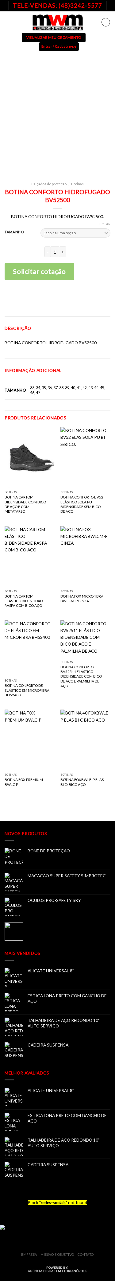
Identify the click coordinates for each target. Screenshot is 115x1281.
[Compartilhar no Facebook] (48, 298)
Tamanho (14, 232)
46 (32, 392)
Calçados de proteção (49, 184)
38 (61, 388)
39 (67, 388)
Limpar (104, 224)
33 (32, 388)
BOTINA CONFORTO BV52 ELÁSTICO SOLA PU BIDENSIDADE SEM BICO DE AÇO (81, 504)
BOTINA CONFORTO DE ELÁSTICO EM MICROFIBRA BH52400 (27, 690)
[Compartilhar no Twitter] (57, 298)
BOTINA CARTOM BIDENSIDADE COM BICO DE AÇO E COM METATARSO (25, 504)
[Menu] (8, 22)
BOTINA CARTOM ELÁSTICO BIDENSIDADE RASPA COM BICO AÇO (25, 601)
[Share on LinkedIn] (76, 298)
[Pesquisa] (106, 22)
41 (79, 388)
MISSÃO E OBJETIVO (57, 1254)
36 (50, 388)
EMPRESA (29, 1254)
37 (55, 388)
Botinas (77, 184)
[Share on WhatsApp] (38, 298)
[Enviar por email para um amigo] (67, 298)
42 (84, 388)
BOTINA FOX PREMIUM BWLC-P (24, 782)
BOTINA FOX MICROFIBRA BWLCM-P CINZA (81, 598)
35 (44, 388)
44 (96, 388)
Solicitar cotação (39, 271)
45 (102, 388)
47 (38, 392)
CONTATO (86, 1254)
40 (73, 388)
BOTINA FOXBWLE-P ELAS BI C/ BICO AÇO (82, 782)
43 (90, 388)
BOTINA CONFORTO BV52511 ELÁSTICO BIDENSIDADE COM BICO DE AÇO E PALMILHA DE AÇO (81, 676)
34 (38, 388)
